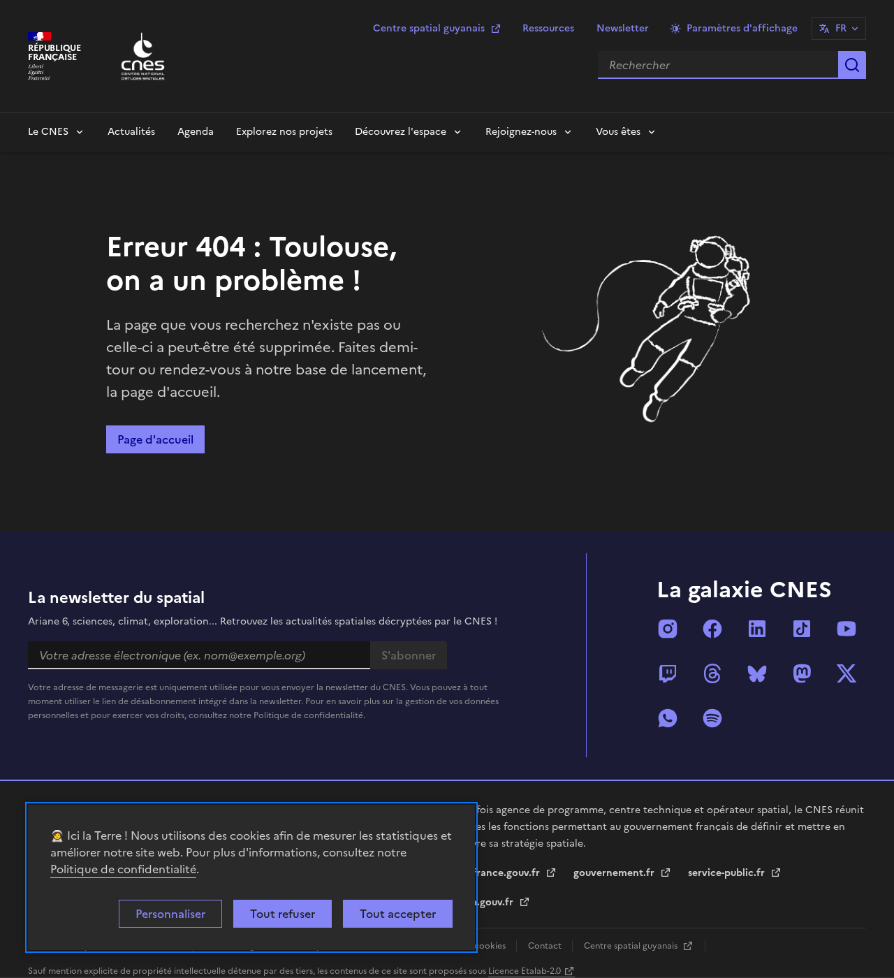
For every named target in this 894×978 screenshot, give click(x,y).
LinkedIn (757, 628)
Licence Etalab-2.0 (524, 971)
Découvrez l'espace (400, 131)
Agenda (195, 131)
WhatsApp (667, 718)
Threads (712, 673)
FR (841, 28)
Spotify (712, 718)
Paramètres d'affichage (742, 28)
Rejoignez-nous (521, 131)
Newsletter (622, 28)
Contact (546, 946)
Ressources (548, 28)
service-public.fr (728, 873)
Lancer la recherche (852, 65)
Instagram (667, 628)
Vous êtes (618, 131)
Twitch (667, 673)
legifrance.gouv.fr (499, 873)
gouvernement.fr (615, 873)
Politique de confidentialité (123, 869)
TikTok (802, 628)
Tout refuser (282, 913)
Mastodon (802, 673)
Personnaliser (170, 913)
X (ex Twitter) (846, 673)
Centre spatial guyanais (429, 28)
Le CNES (48, 131)
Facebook (712, 628)
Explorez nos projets (284, 131)
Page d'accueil (155, 439)
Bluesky (757, 673)
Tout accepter (398, 913)
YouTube (846, 628)
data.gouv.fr (485, 902)
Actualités (131, 131)
